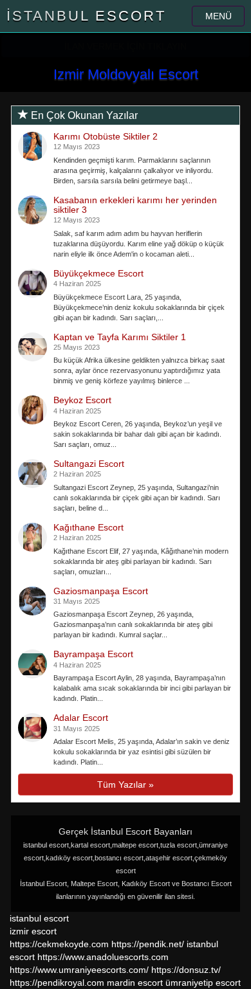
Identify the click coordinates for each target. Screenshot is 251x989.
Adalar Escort (80, 717)
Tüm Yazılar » (125, 784)
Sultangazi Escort (88, 463)
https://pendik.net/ (147, 944)
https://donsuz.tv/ (186, 970)
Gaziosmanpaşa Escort (100, 591)
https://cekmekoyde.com (59, 944)
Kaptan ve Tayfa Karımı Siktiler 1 (119, 337)
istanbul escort (39, 918)
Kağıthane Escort (88, 527)
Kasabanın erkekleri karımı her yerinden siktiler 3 (135, 205)
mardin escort (135, 982)
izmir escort (33, 931)
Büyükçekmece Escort (98, 273)
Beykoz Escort (82, 400)
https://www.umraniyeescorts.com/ (79, 970)
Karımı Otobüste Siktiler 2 (105, 136)
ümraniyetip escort (203, 982)
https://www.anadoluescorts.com (103, 957)
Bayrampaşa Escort (93, 654)
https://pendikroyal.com (57, 982)
